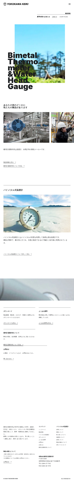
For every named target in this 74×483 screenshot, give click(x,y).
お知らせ (54, 16)
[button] (69, 4)
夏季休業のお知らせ (43, 17)
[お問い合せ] (28, 401)
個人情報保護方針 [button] (66, 478)
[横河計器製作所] (15, 4)
